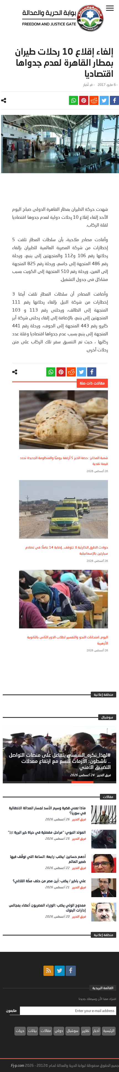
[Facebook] (71, 971)
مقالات (46, 1030)
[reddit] (94, 100)
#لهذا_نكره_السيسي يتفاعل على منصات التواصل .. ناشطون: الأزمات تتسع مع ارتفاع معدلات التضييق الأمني (60, 761)
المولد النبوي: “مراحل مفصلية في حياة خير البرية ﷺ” (47, 832)
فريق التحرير (103, 775)
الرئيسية (108, 1030)
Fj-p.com (17, 1065)
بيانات (32, 1030)
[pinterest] (83, 100)
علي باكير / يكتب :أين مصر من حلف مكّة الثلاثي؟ (49, 881)
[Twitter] (60, 971)
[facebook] (114, 100)
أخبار (86, 85)
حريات (20, 1030)
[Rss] (48, 971)
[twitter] (104, 100)
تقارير (85, 1030)
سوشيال (72, 1030)
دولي (59, 1030)
